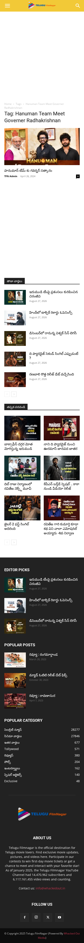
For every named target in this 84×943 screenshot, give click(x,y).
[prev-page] (7, 394)
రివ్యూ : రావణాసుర (42, 696)
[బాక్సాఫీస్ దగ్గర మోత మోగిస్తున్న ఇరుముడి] (22, 428)
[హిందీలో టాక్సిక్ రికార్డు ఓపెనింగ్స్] (15, 317)
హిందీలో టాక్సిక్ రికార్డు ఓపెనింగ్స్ (50, 312)
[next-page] (14, 394)
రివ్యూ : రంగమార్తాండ (43, 654)
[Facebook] (24, 917)
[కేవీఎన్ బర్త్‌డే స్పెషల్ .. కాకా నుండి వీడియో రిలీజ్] (62, 468)
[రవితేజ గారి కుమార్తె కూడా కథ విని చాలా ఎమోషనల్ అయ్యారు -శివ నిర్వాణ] (62, 508)
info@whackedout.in (50, 888)
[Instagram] (36, 917)
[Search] (78, 6)
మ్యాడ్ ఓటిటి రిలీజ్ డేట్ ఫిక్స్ (48, 675)
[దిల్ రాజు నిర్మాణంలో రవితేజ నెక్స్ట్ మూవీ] (22, 468)
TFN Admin (10, 176)
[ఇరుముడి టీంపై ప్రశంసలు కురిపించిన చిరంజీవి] (15, 297)
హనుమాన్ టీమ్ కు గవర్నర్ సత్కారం (28, 171)
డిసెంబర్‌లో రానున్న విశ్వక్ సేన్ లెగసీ (53, 333)
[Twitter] (48, 917)
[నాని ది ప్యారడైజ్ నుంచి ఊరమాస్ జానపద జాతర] (62, 428)
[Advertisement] (42, 55)
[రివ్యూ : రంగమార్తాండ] (15, 659)
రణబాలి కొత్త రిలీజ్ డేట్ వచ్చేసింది (51, 374)
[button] (7, 6)
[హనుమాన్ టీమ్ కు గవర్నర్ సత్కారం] (42, 146)
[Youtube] (59, 917)
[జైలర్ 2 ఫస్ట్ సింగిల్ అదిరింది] (22, 508)
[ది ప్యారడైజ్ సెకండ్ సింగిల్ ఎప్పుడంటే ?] (15, 359)
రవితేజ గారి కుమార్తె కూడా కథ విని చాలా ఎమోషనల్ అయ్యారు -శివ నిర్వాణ (61, 528)
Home (8, 104)
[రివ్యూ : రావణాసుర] (15, 701)
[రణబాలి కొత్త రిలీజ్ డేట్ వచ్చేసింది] (15, 379)
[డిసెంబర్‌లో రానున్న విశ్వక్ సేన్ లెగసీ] (15, 338)
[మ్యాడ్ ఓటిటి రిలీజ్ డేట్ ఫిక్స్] (15, 680)
